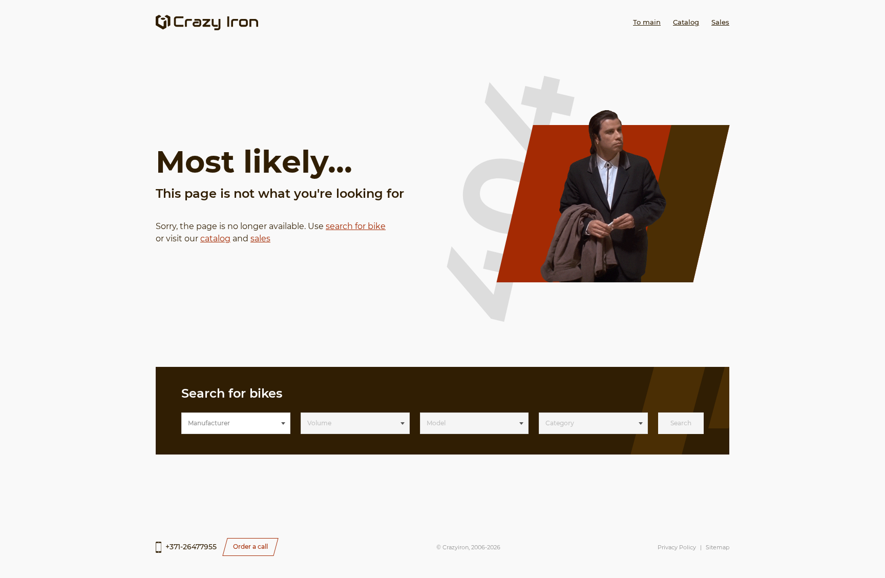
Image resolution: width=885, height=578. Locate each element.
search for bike (356, 226)
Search (680, 423)
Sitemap (717, 547)
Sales (720, 22)
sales (260, 238)
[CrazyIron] (207, 22)
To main (647, 22)
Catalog (686, 22)
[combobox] (235, 423)
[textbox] (236, 423)
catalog (215, 238)
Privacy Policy (677, 547)
